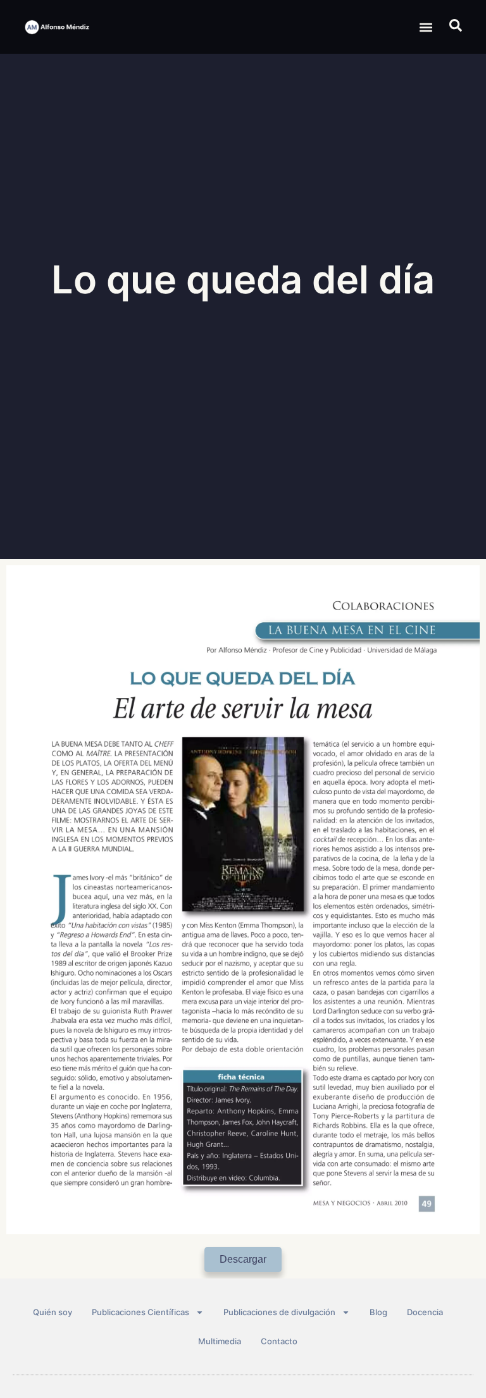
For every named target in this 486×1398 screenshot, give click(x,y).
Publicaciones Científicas (140, 1312)
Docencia (425, 1312)
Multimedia (219, 1341)
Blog (378, 1312)
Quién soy (52, 1312)
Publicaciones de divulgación (279, 1312)
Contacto (279, 1341)
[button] (426, 26)
